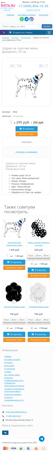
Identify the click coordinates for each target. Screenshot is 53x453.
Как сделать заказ (12, 374)
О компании (9, 368)
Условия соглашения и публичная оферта (14, 390)
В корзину (28, 128)
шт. (16, 256)
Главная (10, 14)
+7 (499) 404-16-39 (33, 6)
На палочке (26, 37)
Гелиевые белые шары (39, 306)
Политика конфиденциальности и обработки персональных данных (14, 381)
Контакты (43, 14)
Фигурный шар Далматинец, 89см (14, 243)
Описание (27, 141)
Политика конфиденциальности (13, 398)
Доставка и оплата (27, 14)
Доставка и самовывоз (26, 152)
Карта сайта (9, 365)
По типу (15, 37)
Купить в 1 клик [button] (26, 134)
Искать (47, 26)
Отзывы (7, 371)
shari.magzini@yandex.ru (16, 412)
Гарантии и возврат (12, 394)
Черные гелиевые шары (14, 306)
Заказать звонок (33, 10)
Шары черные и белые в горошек (38, 243)
